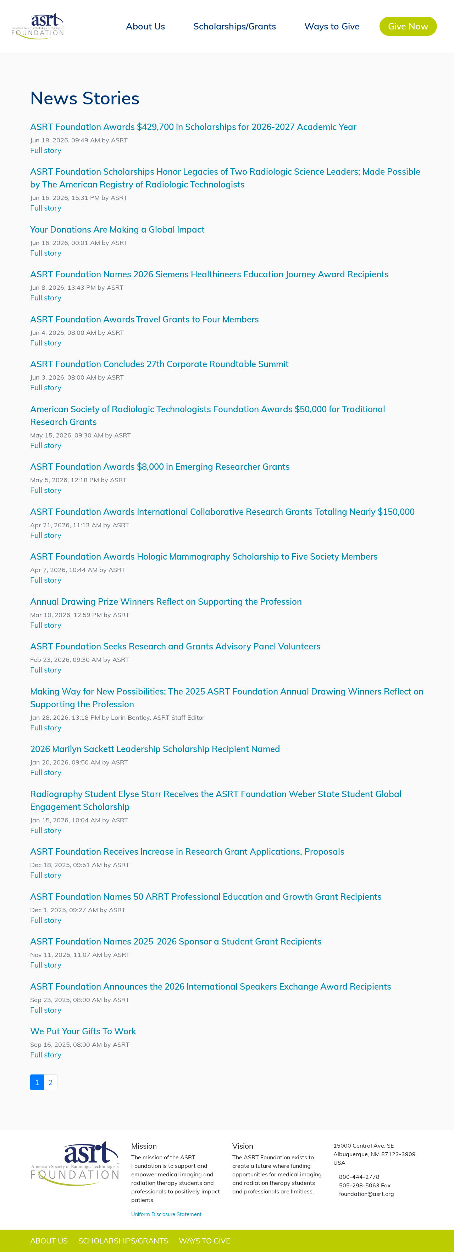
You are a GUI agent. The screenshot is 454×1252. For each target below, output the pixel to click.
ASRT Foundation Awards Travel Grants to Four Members (144, 319)
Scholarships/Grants (234, 26)
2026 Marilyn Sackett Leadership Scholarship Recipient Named (155, 749)
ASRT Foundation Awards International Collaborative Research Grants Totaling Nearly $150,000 (222, 511)
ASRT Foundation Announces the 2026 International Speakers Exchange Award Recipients (210, 986)
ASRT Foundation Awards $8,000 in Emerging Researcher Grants (160, 466)
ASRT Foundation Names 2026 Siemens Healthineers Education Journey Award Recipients (209, 274)
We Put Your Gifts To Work (83, 1031)
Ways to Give (332, 26)
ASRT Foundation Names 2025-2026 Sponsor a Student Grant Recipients (176, 941)
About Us (145, 26)
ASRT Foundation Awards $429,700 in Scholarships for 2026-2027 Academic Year (193, 126)
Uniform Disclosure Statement (166, 1214)
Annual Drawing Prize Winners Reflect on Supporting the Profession (166, 601)
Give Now (408, 26)
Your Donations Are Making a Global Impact (117, 229)
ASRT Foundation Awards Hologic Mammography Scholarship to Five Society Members (204, 556)
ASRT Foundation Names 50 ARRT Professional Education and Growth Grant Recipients (206, 896)
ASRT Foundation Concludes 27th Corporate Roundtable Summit (159, 364)
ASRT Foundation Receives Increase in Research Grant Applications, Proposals (187, 851)
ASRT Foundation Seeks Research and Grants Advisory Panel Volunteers (175, 646)
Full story (45, 150)
